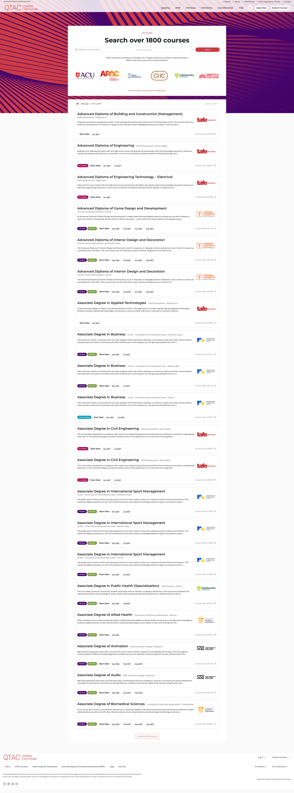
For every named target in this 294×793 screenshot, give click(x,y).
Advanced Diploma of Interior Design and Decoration (121, 240)
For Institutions (279, 767)
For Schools (260, 767)
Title (210, 104)
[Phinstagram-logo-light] (8, 784)
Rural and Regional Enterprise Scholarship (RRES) (83, 767)
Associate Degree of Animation (102, 646)
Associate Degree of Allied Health (104, 615)
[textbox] (164, 50)
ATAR (177, 8)
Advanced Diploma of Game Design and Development (122, 208)
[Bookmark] (215, 134)
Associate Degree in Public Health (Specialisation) (118, 586)
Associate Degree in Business (101, 334)
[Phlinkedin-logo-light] (12, 784)
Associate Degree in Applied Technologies (111, 303)
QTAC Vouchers (21, 767)
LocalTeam (287, 779)
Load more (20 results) (147, 736)
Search (208, 50)
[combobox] (164, 49)
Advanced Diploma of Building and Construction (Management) (130, 114)
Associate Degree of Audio (99, 675)
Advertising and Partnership (45, 767)
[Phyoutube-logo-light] (16, 784)
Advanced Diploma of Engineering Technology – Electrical (125, 177)
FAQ (241, 8)
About (7, 767)
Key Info (122, 767)
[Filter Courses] (77, 104)
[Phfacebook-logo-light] (4, 784)
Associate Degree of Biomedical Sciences (111, 704)
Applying (165, 8)
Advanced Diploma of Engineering (105, 145)
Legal (111, 767)
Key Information (225, 8)
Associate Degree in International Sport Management (121, 491)
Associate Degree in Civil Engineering (108, 428)
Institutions (206, 8)
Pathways (191, 8)
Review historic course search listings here (147, 91)
